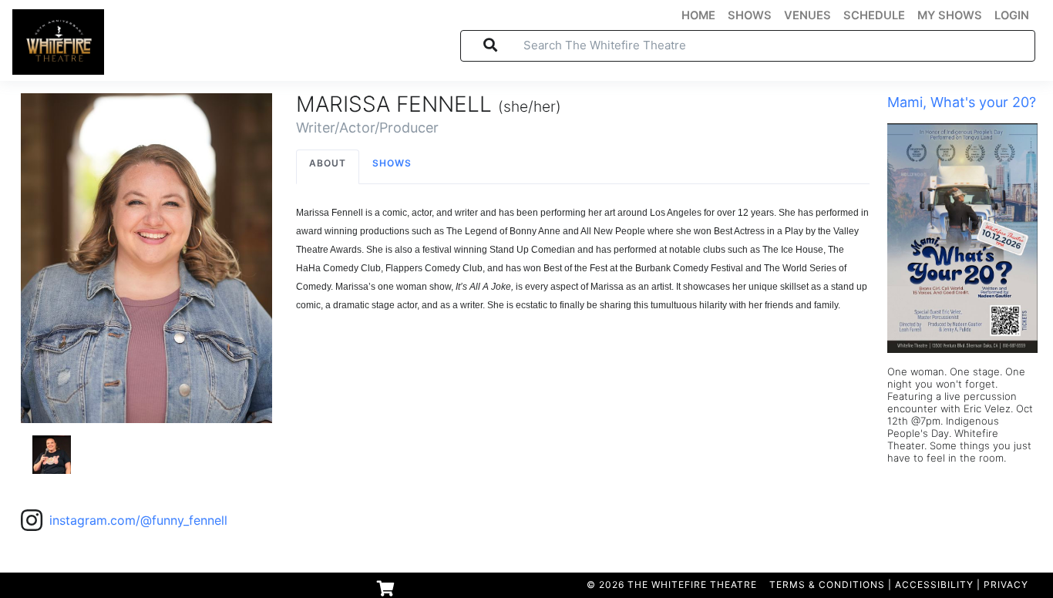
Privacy (1006, 584)
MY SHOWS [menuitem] (949, 15)
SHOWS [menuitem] (750, 15)
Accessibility (934, 584)
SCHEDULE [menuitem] (874, 15)
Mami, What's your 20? (961, 102)
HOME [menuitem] (698, 15)
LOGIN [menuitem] (1011, 15)
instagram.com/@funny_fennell (138, 520)
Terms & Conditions (827, 584)
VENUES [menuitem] (807, 15)
